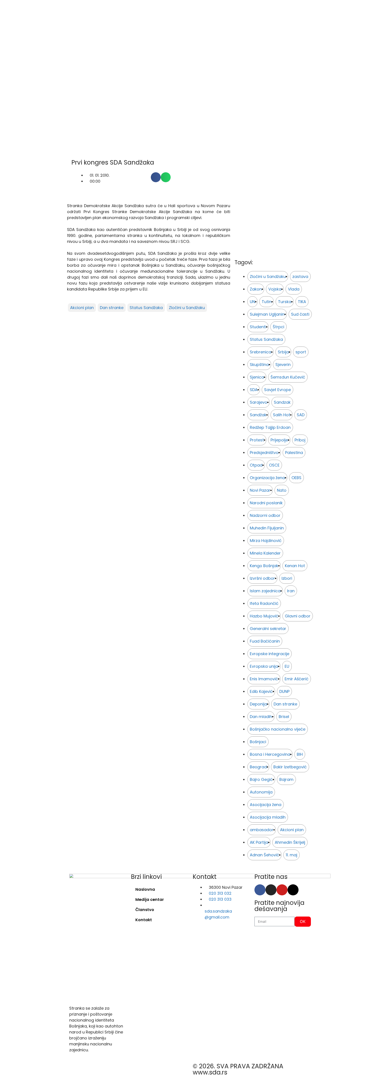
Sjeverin (283, 364)
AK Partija (259, 842)
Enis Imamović (264, 679)
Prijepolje (279, 440)
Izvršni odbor (262, 578)
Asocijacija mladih (268, 817)
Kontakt (143, 919)
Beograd (258, 767)
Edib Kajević (261, 691)
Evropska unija (264, 666)
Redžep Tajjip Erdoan (270, 427)
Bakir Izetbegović (290, 767)
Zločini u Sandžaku (187, 307)
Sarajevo (258, 402)
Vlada (293, 289)
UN (252, 301)
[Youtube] (282, 889)
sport (300, 352)
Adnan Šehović (264, 855)
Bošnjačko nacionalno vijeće (277, 729)
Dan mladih (261, 716)
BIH (300, 754)
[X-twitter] (293, 889)
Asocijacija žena (265, 804)
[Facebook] (259, 889)
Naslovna (145, 889)
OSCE (274, 465)
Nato (281, 490)
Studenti (258, 327)
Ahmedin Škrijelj (290, 842)
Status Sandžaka (146, 307)
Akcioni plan (82, 307)
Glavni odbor (297, 616)
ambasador (261, 829)
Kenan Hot (295, 565)
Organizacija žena (267, 477)
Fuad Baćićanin (265, 641)
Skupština (259, 364)
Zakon (256, 289)
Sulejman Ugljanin (267, 314)
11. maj (291, 855)
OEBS (296, 477)
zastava (300, 276)
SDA (254, 389)
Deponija (258, 704)
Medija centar (149, 899)
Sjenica (257, 377)
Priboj (300, 440)
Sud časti (300, 314)
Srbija (283, 352)
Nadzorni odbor (265, 515)
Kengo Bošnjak (264, 565)
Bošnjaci (258, 741)
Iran (291, 591)
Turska (284, 301)
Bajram (286, 779)
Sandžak (258, 415)
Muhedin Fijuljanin (267, 528)
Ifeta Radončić (264, 603)
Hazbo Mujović (264, 616)
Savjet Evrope (277, 389)
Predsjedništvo (264, 452)
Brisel (284, 716)
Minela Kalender (265, 553)
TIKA (302, 301)
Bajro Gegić (261, 779)
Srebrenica (260, 352)
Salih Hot (281, 415)
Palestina (294, 452)
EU (287, 666)
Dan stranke (111, 307)
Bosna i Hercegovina (270, 754)
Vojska (274, 289)
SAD (300, 415)
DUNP (284, 691)
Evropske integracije (269, 653)
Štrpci (278, 327)
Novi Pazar (260, 490)
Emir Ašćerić (296, 679)
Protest (257, 440)
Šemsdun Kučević (288, 377)
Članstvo (144, 909)
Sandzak (282, 402)
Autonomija (261, 792)
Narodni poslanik (266, 503)
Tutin (266, 301)
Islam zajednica (265, 591)
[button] (156, 177)
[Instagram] (270, 889)
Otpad (256, 465)
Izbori (287, 578)
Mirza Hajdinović (266, 540)
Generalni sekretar (268, 628)
